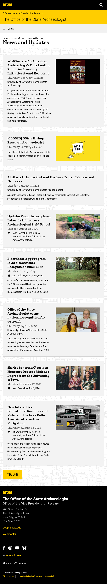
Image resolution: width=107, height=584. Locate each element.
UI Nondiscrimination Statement (29, 576)
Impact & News (18, 38)
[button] (101, 5)
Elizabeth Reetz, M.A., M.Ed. (26, 432)
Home (5, 38)
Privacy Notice (8, 576)
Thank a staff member (14, 563)
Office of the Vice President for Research (23, 13)
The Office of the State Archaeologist (34, 19)
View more (12, 474)
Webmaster (9, 534)
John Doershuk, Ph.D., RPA (26, 233)
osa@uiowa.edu (12, 527)
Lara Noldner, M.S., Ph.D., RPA (27, 275)
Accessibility (50, 576)
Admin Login (13, 555)
